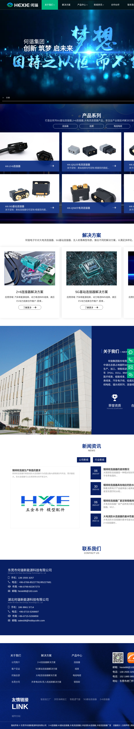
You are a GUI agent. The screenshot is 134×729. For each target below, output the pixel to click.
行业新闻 (99, 460)
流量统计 (116, 725)
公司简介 (16, 662)
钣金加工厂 (46, 699)
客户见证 (16, 669)
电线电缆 (118, 126)
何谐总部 (16, 675)
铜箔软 (77, 682)
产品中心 (77, 655)
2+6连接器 (105, 699)
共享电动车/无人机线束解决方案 (46, 682)
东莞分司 (16, 682)
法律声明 (125, 725)
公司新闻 (83, 460)
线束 (92, 126)
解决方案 (46, 655)
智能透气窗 (75, 699)
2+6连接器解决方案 (46, 662)
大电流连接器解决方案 (46, 675)
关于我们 (15, 655)
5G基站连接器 (90, 699)
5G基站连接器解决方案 (46, 669)
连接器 (65, 126)
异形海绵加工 (60, 699)
